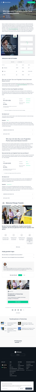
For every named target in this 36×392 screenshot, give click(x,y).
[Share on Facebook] (21, 310)
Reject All (21, 388)
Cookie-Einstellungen (13, 375)
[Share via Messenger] (18, 310)
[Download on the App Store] (5, 365)
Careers (11, 374)
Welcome (5, 67)
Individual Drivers (21, 368)
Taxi (4, 71)
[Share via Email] (12, 310)
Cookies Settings (4, 388)
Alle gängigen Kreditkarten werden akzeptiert (29, 365)
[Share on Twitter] (24, 310)
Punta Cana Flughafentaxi (22, 84)
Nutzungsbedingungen (13, 368)
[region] (17, 386)
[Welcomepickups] (1, 2)
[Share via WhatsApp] (15, 310)
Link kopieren (18, 312)
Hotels (19, 364)
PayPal (27, 368)
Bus (4, 74)
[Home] (18, 352)
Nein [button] (24, 275)
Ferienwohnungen (21, 365)
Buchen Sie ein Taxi (31, 2)
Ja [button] (20, 275)
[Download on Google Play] (5, 367)
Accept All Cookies (29, 388)
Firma (10, 364)
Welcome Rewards (13, 371)
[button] (16, 62)
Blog (10, 365)
